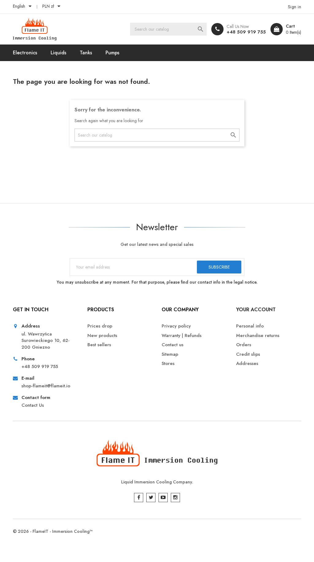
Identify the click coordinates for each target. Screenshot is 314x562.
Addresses (247, 363)
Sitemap (170, 354)
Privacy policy (176, 326)
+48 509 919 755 (246, 32)
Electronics (25, 52)
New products (102, 335)
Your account (256, 309)
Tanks (86, 52)
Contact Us (32, 405)
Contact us (172, 345)
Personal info (250, 326)
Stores (168, 363)
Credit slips (248, 354)
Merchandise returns (257, 335)
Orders (243, 345)
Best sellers (99, 345)
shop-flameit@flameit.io (45, 386)
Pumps (112, 52)
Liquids (58, 52)
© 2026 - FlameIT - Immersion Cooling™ (53, 531)
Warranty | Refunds (181, 335)
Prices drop (99, 326)
